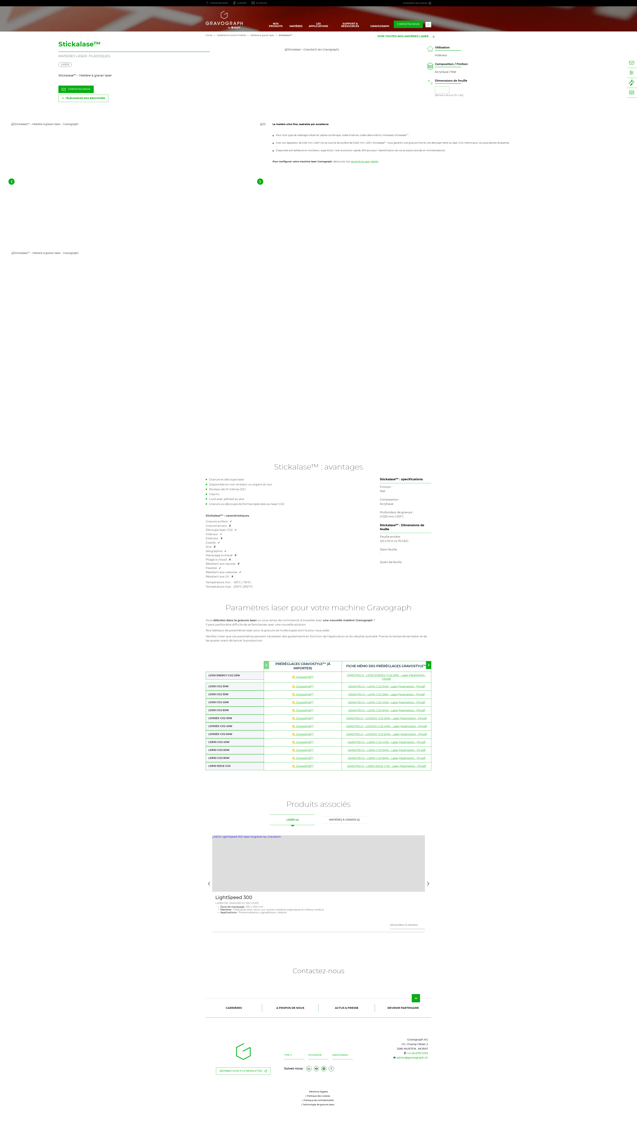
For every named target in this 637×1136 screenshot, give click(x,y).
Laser (65, 64)
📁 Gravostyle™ (303, 677)
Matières (296, 26)
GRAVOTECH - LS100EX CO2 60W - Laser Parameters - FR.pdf (386, 734)
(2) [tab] (344, 820)
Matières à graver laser (262, 35)
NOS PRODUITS (276, 25)
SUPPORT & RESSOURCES (350, 25)
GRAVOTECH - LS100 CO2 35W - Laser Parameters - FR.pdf (386, 694)
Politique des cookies (318, 1096)
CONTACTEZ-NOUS (408, 24)
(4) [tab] (292, 820)
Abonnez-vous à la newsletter (240, 1071)
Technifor (314, 1055)
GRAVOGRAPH (379, 26)
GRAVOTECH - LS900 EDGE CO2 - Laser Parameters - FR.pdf (386, 766)
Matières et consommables (231, 35)
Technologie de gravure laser (318, 1105)
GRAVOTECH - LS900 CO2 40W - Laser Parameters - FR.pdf (386, 742)
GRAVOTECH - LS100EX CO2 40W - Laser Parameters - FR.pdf (386, 726)
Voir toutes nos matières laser (402, 36)
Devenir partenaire (403, 1008)
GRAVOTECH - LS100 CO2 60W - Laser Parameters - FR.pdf (386, 710)
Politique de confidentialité (319, 1100)
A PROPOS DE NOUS (290, 1008)
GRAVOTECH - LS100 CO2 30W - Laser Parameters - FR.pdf (386, 686)
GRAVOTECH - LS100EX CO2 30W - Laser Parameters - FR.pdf (386, 718)
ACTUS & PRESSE (346, 1008)
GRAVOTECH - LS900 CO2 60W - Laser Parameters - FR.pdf (386, 750)
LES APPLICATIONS (318, 25)
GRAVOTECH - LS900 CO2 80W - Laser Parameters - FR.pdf (386, 758)
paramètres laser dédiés (364, 162)
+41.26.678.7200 (417, 1053)
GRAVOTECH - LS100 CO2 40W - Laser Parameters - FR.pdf (386, 702)
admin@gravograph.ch (412, 1057)
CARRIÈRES (234, 1008)
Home (209, 35)
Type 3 (287, 1055)
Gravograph (340, 1055)
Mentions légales (318, 1092)
